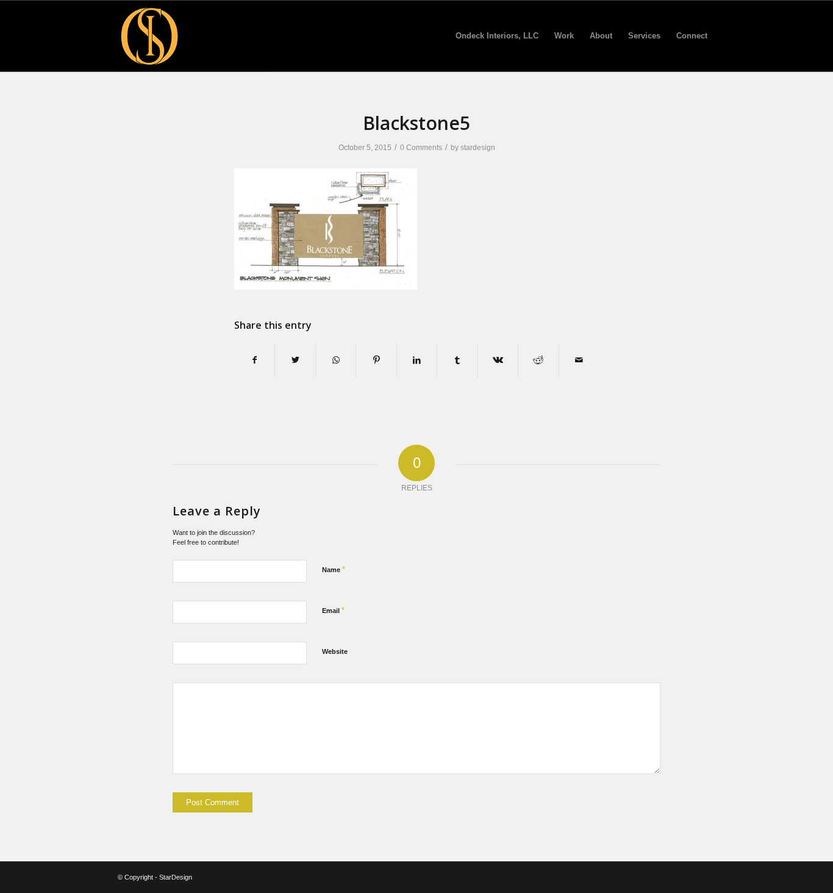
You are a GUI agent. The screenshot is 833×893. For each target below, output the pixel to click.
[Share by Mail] (579, 360)
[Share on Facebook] (254, 360)
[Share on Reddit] (538, 360)
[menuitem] (497, 36)
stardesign (477, 147)
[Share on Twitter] (295, 360)
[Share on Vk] (498, 360)
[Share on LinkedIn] (417, 360)
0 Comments (421, 147)
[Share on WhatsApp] (336, 360)
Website (335, 651)
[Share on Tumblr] (457, 360)
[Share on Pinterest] (376, 360)
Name (333, 569)
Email (333, 610)
